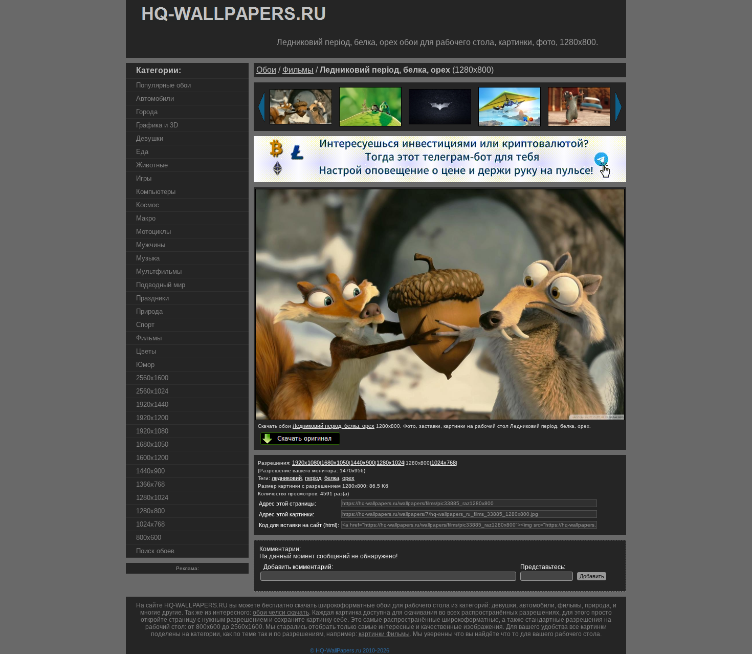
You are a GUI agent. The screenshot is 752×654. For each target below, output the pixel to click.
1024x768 (150, 524)
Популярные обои (163, 85)
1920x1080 (152, 431)
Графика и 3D (157, 125)
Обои (266, 70)
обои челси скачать (281, 612)
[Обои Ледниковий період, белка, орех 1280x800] (440, 418)
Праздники (152, 298)
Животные (152, 165)
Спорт (145, 325)
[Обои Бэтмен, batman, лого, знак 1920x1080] (440, 106)
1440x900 (150, 471)
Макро (146, 218)
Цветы (146, 351)
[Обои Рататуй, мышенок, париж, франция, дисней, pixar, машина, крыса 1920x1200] (579, 106)
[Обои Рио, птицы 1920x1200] (509, 106)
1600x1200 (152, 458)
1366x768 (150, 484)
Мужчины (150, 245)
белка (331, 478)
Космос (147, 205)
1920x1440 (152, 404)
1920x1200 (152, 418)
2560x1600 (152, 378)
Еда (142, 152)
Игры (143, 178)
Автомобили (155, 98)
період (313, 478)
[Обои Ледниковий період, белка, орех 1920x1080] (301, 106)
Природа (149, 311)
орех (348, 478)
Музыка (148, 258)
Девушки (149, 138)
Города (147, 112)
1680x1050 (152, 444)
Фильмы (149, 338)
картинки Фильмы (384, 634)
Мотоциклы (153, 231)
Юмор (145, 364)
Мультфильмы (159, 271)
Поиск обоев (155, 551)
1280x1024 (152, 498)
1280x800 (150, 511)
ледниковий (287, 478)
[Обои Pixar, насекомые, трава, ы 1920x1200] (370, 106)
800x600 (148, 537)
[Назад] (261, 107)
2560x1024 (152, 391)
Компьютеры (155, 191)
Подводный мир (160, 285)
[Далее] (618, 107)
